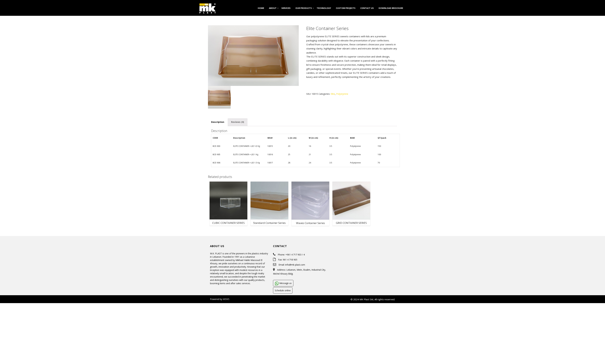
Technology (323, 8)
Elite (333, 93)
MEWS (226, 299)
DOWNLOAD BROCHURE (390, 8)
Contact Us (367, 8)
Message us (285, 283)
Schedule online (283, 290)
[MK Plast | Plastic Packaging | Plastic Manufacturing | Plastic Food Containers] (207, 7)
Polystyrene (342, 93)
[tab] (218, 122)
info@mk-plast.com (295, 264)
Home (260, 8)
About (272, 8)
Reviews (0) (237, 121)
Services (286, 8)
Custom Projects (345, 8)
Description (217, 121)
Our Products (303, 8)
